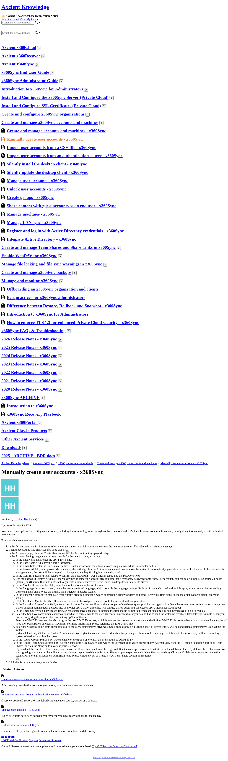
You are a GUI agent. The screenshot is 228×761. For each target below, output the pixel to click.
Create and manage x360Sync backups (36, 272)
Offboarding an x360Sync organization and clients (52, 289)
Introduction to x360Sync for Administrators (42, 89)
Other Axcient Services (22, 439)
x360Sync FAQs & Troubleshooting (33, 330)
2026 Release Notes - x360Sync (29, 339)
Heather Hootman (24, 519)
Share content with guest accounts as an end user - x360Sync (61, 205)
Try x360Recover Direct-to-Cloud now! (114, 746)
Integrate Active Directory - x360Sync (41, 239)
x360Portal (7, 740)
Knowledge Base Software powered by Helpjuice (114, 757)
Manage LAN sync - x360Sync (34, 222)
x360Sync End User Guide (25, 72)
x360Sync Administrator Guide (29, 80)
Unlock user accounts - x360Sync (36, 189)
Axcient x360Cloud (18, 47)
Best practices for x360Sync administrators (46, 297)
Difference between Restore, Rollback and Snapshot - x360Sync (64, 305)
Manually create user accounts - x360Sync (45, 139)
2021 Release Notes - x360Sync (29, 380)
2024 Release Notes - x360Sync (29, 355)
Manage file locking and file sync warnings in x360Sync (51, 264)
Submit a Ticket (10, 19)
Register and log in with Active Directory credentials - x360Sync (65, 230)
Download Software (50, 740)
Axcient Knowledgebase (15, 463)
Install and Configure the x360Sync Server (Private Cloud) (54, 97)
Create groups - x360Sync (30, 197)
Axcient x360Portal (19, 422)
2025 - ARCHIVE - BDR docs (28, 455)
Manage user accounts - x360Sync (37, 180)
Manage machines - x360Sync (34, 214)
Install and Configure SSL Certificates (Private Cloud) (51, 105)
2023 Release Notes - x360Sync (29, 364)
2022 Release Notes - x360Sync (29, 372)
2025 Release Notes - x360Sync (29, 347)
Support (33, 740)
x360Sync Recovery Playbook (34, 414)
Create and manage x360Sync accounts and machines (49, 122)
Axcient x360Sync (18, 64)
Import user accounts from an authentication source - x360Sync (65, 155)
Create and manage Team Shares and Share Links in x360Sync (58, 247)
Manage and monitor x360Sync (29, 280)
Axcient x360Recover (20, 55)
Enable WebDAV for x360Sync (29, 255)
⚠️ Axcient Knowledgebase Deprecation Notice (29, 15)
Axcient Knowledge (25, 7)
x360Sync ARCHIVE (20, 397)
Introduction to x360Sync (30, 406)
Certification (21, 740)
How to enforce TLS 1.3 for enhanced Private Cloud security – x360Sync (73, 322)
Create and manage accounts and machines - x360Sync (56, 130)
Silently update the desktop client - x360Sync (47, 172)
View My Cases (29, 19)
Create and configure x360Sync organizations (42, 114)
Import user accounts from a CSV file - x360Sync (51, 147)
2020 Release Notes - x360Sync (29, 389)
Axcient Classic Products (24, 430)
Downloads (11, 447)
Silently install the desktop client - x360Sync (47, 164)
